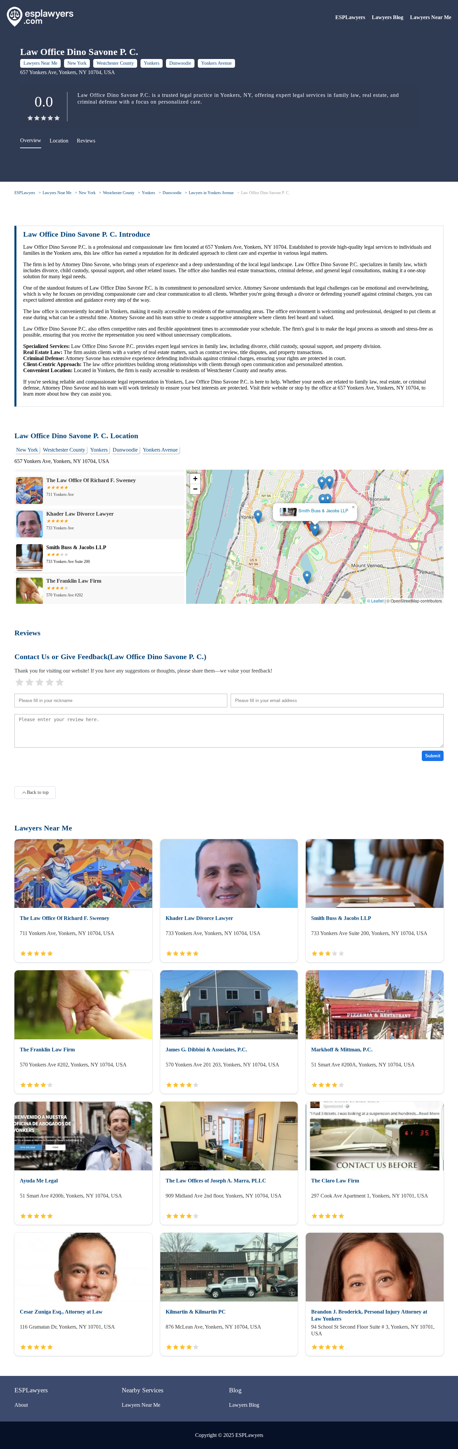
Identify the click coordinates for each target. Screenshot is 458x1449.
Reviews (86, 140)
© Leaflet (375, 600)
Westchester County (115, 63)
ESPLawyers (350, 17)
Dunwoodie (180, 63)
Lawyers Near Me (430, 17)
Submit (432, 755)
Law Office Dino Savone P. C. (265, 192)
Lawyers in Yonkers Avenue (211, 192)
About (21, 1405)
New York (77, 63)
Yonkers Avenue (216, 63)
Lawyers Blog (387, 17)
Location (59, 140)
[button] (315, 530)
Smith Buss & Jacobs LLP (323, 511)
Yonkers (151, 63)
